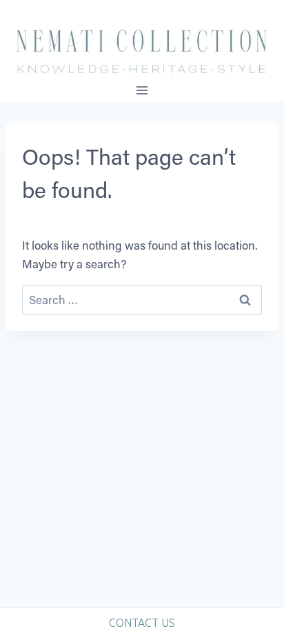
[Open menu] (142, 90)
